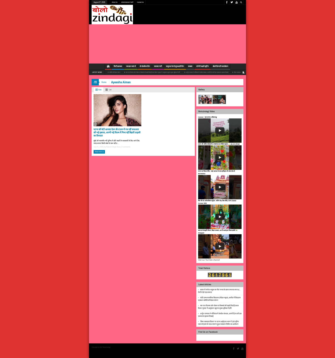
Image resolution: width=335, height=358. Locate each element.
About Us (114, 2)
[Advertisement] (167, 44)
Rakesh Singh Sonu (113, 147)
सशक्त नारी (158, 66)
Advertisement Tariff (127, 2)
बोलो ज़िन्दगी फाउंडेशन (220, 66)
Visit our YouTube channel (209, 260)
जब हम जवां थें (131, 66)
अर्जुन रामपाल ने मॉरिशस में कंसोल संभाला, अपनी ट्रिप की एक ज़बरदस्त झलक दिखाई (194, 72)
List (109, 89)
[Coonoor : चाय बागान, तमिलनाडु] (220, 130)
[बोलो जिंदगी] (112, 14)
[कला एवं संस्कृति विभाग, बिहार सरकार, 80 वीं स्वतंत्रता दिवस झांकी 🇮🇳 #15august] (220, 246)
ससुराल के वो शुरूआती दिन (175, 66)
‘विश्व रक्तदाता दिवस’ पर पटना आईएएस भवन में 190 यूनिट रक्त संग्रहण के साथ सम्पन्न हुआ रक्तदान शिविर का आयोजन (218, 322)
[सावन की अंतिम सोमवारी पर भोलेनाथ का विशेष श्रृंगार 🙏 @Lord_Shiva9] (220, 157)
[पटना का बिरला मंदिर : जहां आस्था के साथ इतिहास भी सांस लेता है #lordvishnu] (220, 187)
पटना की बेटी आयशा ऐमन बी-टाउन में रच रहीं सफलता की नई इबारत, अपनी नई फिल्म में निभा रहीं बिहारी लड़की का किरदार (117, 132)
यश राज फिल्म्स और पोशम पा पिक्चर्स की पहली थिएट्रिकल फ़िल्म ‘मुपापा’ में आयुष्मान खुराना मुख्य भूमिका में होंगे (140, 72)
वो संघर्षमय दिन (145, 66)
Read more (98, 152)
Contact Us (140, 2)
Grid (99, 89)
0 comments (125, 147)
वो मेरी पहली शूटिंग (202, 66)
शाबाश (190, 66)
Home (103, 82)
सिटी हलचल (118, 66)
